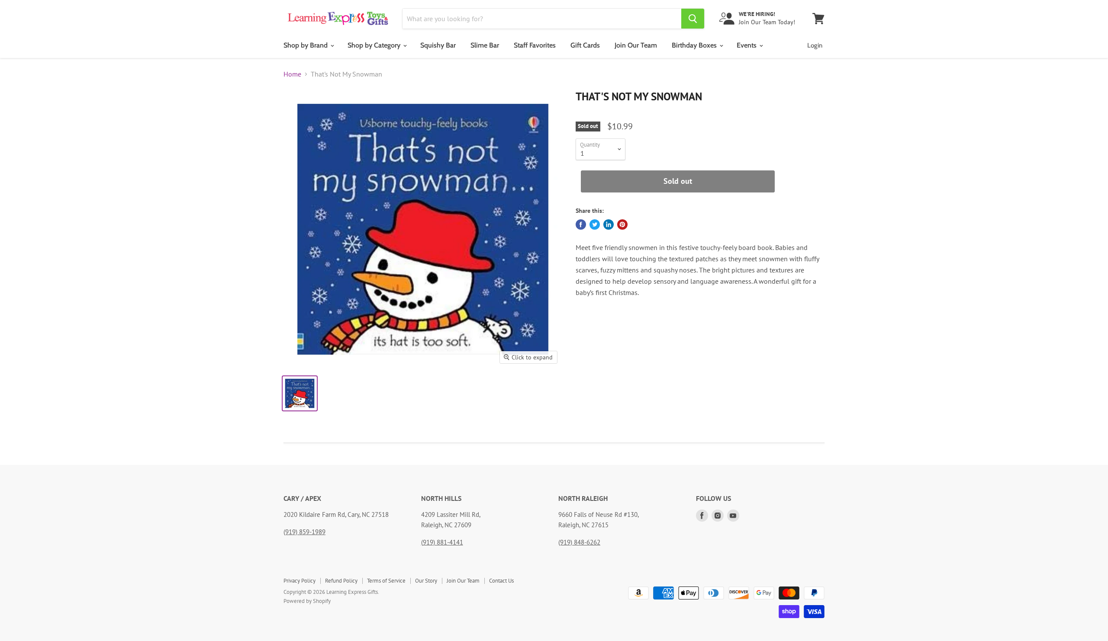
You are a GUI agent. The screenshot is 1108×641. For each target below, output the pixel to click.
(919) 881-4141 (442, 542)
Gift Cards (585, 45)
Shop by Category (375, 45)
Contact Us (501, 580)
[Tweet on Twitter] (594, 224)
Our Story (426, 580)
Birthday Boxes (695, 45)
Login (814, 45)
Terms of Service (386, 580)
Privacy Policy (299, 580)
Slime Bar (484, 45)
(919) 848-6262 (579, 542)
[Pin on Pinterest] (622, 224)
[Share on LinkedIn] (608, 224)
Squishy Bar (438, 45)
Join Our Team (636, 45)
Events (747, 45)
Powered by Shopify (307, 601)
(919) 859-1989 (304, 532)
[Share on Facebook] (581, 224)
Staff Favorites (535, 45)
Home (292, 74)
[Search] (692, 19)
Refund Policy (341, 580)
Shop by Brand (306, 45)
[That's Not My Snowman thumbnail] (300, 393)
